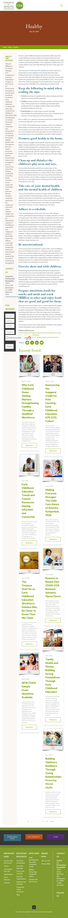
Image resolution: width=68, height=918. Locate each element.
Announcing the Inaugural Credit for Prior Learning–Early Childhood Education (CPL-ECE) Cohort (52, 403)
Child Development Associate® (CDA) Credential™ (43, 82)
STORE (55, 837)
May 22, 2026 (25, 679)
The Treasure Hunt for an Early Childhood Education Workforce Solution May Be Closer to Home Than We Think (29, 599)
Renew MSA (46, 864)
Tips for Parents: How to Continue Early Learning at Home (38, 337)
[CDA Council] (14, 5)
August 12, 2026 (26, 381)
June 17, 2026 (25, 578)
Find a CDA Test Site (20, 872)
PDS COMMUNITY (34, 837)
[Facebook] (27, 342)
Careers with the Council (8, 862)
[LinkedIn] (36, 342)
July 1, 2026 (25, 480)
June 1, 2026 (48, 655)
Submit (9, 346)
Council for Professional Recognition (34, 70)
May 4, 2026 (48, 755)
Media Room (8, 874)
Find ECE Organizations (21, 878)
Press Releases (7, 878)
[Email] (41, 342)
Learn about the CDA (8, 870)
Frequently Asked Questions (20, 889)
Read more (29, 445)
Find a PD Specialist (19, 867)
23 (43, 821)
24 (47, 821)
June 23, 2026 (49, 486)
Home (5, 47)
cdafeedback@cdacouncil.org (15, 297)
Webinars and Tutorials (21, 883)
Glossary (7, 883)
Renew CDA (46, 861)
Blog (10, 47)
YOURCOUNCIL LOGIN (12, 837)
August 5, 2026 (49, 381)
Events (6, 866)
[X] (31, 342)
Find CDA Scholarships (20, 862)
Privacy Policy (19, 912)
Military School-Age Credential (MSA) (33, 873)
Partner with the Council (33, 880)
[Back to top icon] (34, 907)
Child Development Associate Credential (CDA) (34, 862)
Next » (52, 821)
